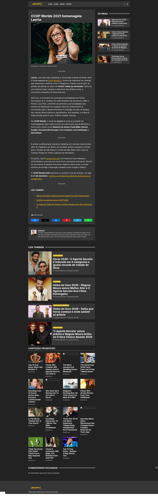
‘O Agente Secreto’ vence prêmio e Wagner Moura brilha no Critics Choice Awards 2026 (72, 334)
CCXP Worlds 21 (55, 80)
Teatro (68, 4)
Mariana (41, 231)
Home (50, 4)
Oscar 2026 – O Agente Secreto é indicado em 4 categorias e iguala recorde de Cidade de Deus (73, 263)
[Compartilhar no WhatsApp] (88, 220)
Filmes (56, 4)
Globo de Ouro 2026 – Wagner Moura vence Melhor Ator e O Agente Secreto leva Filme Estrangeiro (72, 289)
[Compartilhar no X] (45, 220)
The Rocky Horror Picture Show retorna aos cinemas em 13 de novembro (119, 59)
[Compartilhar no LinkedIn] (56, 220)
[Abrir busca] (127, 4)
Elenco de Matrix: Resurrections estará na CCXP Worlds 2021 (62, 196)
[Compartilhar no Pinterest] (67, 220)
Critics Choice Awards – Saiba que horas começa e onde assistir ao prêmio (119, 34)
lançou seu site (53, 158)
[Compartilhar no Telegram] (77, 220)
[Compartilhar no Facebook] (35, 220)
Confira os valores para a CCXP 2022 (52, 200)
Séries (62, 4)
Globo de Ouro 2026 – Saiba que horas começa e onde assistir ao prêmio (73, 311)
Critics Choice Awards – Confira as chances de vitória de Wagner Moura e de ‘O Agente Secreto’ (119, 47)
